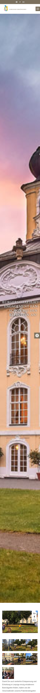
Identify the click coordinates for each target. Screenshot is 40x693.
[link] (37, 335)
